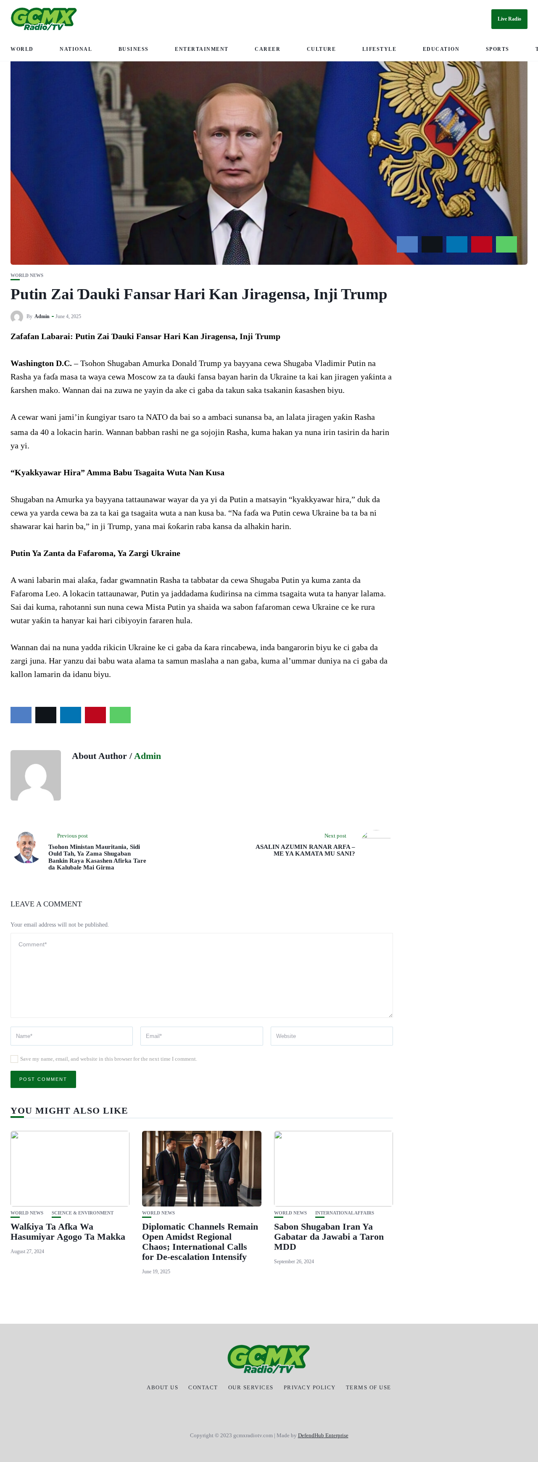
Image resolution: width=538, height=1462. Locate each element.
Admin (42, 316)
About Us (162, 1388)
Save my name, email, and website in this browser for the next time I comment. (108, 1059)
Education (441, 49)
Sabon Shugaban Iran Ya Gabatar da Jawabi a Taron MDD (329, 1236)
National (76, 49)
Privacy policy (310, 1388)
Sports (497, 49)
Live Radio (509, 19)
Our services (251, 1388)
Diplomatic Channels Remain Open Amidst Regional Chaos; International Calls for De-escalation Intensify (200, 1241)
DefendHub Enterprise (323, 1435)
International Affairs (344, 1213)
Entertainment (202, 49)
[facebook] (407, 244)
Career (267, 49)
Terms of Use (368, 1388)
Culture (321, 49)
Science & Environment (82, 1213)
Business (134, 49)
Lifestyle (379, 49)
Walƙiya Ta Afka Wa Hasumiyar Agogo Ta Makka (68, 1231)
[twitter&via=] (432, 244)
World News (27, 275)
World (22, 49)
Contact (203, 1388)
